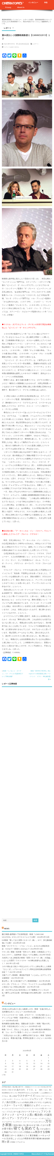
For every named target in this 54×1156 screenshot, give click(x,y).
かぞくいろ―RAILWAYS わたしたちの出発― (24, 1093)
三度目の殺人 (17, 1125)
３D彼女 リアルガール (17, 1142)
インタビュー (33, 2)
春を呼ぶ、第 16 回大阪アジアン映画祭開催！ (20, 981)
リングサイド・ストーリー (22, 1122)
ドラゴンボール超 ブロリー (17, 1111)
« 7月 (4, 1075)
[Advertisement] (27, 800)
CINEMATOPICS (12, 3)
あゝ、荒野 (38, 1090)
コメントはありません (11, 47)
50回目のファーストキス (32, 1087)
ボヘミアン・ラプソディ (16, 1118)
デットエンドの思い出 (39, 1108)
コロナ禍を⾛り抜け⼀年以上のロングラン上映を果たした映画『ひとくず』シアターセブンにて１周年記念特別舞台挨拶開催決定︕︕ (26, 969)
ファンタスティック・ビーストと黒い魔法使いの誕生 (27, 1113)
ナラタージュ (34, 1111)
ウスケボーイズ (26, 1095)
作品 (45, 2)
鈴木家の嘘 (34, 1138)
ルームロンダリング (38, 1122)
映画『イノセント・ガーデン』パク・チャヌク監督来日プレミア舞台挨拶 (12, 674)
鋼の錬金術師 (44, 1138)
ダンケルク (15, 1108)
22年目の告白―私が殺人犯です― (13, 1087)
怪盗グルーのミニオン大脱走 (17, 1132)
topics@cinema (9, 44)
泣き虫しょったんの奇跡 (17, 1138)
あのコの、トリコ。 (26, 1089)
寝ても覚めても (27, 1128)
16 (5, 1066)
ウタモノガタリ (40, 1096)
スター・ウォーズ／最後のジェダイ (22, 1105)
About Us (20, 7)
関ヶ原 (5, 1141)
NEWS (6, 928)
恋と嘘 (33, 1132)
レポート (7, 28)
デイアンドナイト (25, 1108)
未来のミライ (23, 1135)
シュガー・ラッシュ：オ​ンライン (17, 1099)
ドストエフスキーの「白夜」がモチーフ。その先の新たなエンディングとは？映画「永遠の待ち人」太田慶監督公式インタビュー (26, 1018)
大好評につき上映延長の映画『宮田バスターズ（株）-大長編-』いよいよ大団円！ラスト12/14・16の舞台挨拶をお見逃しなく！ (27, 961)
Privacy (8, 7)
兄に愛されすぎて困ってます (34, 1125)
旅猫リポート (11, 1135)
